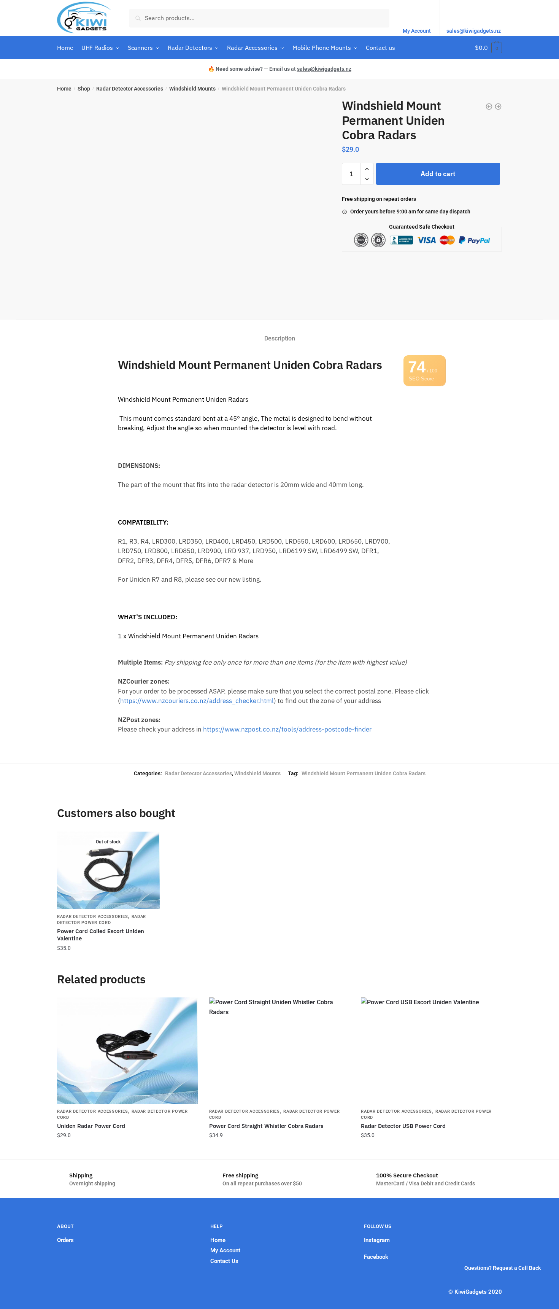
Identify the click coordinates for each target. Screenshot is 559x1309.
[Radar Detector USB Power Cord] (431, 1050)
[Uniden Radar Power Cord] (127, 1050)
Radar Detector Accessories (129, 89)
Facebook (376, 1256)
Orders (65, 1240)
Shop (84, 89)
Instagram (377, 1240)
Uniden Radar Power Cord (91, 1125)
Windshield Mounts (192, 89)
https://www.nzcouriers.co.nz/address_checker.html (197, 701)
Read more (108, 963)
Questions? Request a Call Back (502, 1268)
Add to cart (438, 173)
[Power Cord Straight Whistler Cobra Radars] (279, 1050)
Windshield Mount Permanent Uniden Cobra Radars (364, 773)
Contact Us (224, 1261)
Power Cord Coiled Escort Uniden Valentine (100, 934)
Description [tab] (279, 338)
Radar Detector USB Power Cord (403, 1125)
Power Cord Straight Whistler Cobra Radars (266, 1125)
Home (64, 89)
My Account (417, 31)
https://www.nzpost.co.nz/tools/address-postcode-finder (287, 729)
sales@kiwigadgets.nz (473, 31)
